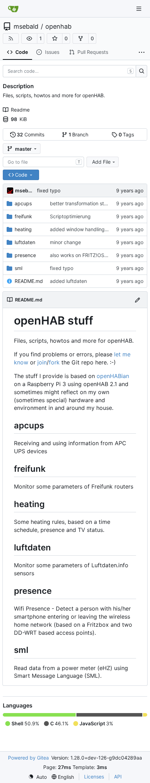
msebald (26, 26)
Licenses (94, 777)
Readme (20, 110)
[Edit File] (137, 299)
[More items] (141, 52)
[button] (29, 38)
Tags (126, 134)
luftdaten (25, 242)
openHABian (113, 375)
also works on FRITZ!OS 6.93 (83, 255)
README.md (29, 281)
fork (54, 362)
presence (25, 255)
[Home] (13, 8)
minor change (65, 242)
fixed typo (48, 190)
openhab (58, 26)
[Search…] (141, 71)
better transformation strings (82, 203)
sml (18, 268)
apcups (23, 203)
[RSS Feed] (11, 38)
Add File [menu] (101, 162)
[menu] (37, 777)
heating (23, 229)
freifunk (23, 216)
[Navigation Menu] (140, 8)
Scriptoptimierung (70, 216)
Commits (30, 134)
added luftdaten (68, 281)
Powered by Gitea (28, 758)
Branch (79, 134)
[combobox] (43, 162)
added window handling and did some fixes (99, 229)
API (118, 777)
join (42, 362)
